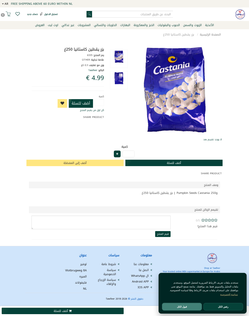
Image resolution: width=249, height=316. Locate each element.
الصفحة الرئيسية (210, 34)
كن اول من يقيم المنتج (92, 110)
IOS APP (143, 287)
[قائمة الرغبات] (17, 14)
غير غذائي (68, 25)
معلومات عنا (141, 264)
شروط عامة (108, 264)
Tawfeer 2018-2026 (116, 299)
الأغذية (209, 25)
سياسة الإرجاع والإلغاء (107, 282)
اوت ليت (53, 25)
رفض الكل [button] (223, 306)
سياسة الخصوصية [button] (229, 294)
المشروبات (84, 25)
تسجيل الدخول (51, 14)
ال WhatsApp (140, 275)
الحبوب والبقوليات (169, 25)
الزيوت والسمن (192, 25)
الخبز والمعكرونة (144, 25)
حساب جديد (32, 14)
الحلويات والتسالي (105, 25)
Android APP (140, 281)
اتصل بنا (144, 270)
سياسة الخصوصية (109, 272)
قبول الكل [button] (182, 306)
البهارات (125, 25)
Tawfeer (92, 70)
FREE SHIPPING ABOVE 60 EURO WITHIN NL (41, 3)
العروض (40, 25)
